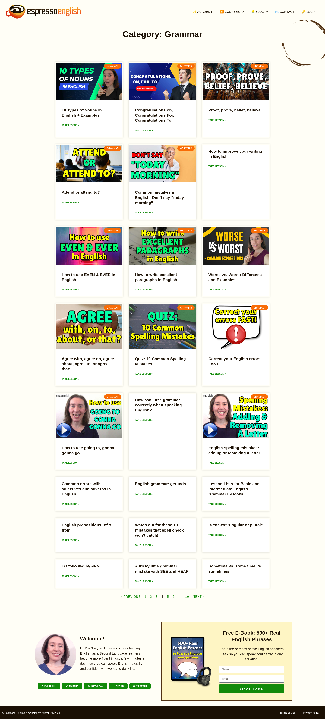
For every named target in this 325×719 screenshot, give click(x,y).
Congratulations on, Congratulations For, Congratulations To (154, 115)
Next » (199, 596)
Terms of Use (287, 712)
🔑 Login (309, 11)
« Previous (131, 596)
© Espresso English (13, 712)
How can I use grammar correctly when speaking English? (158, 405)
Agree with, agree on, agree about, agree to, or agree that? (88, 363)
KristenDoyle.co (50, 712)
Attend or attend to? (81, 192)
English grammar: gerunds (160, 484)
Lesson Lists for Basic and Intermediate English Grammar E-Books (234, 489)
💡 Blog (257, 11)
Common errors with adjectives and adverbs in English (86, 489)
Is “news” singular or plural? (235, 525)
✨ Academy (203, 11)
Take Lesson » (70, 125)
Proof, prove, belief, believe (234, 110)
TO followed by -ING (81, 566)
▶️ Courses (230, 11)
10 (187, 596)
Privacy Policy (311, 712)
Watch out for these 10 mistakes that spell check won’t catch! (159, 530)
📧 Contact (284, 11)
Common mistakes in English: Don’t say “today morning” (159, 197)
